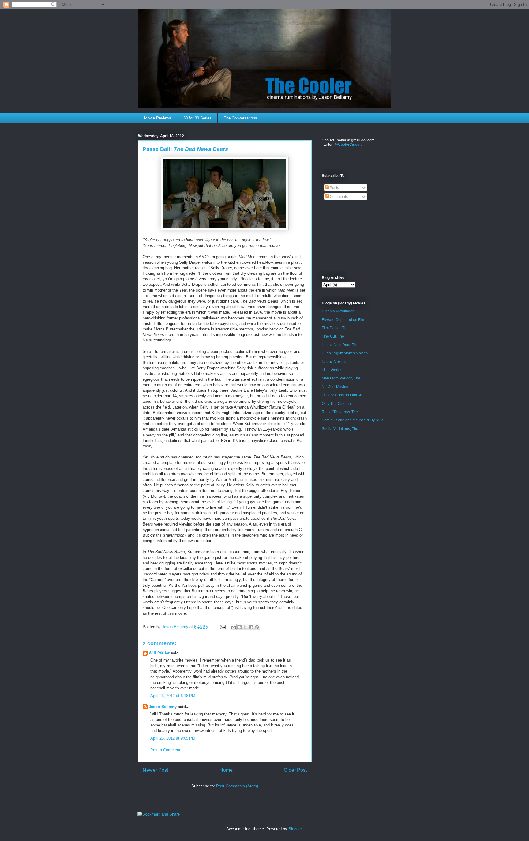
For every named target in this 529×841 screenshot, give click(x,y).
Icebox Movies (334, 362)
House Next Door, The (340, 345)
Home (226, 770)
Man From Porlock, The (341, 378)
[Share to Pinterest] (257, 627)
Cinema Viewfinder (338, 311)
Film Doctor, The (335, 328)
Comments (338, 196)
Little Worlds (332, 370)
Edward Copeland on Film (343, 320)
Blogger (295, 829)
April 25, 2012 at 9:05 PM (172, 738)
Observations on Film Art (342, 395)
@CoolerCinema (348, 144)
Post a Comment (165, 750)
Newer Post (155, 770)
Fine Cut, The (333, 336)
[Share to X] (245, 627)
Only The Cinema (336, 404)
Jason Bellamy (163, 706)
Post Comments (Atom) (237, 786)
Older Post (295, 770)
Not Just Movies (335, 387)
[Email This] (234, 627)
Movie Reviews (157, 118)
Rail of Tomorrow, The (340, 412)
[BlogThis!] (239, 627)
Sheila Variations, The (340, 429)
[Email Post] (222, 626)
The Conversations (240, 118)
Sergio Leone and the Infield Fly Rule (353, 420)
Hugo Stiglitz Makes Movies (345, 353)
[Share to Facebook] (251, 627)
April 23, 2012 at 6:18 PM (172, 695)
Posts (334, 188)
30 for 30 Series (197, 118)
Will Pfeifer (159, 653)
